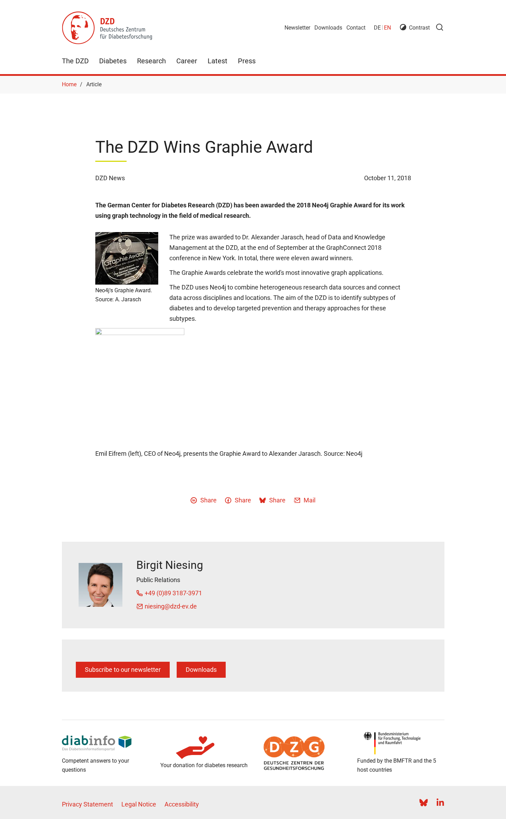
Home (69, 84)
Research (151, 61)
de (377, 28)
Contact (356, 28)
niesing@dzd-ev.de (171, 606)
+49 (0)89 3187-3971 (173, 593)
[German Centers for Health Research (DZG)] (302, 753)
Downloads (328, 28)
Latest (217, 61)
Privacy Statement (87, 804)
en (387, 28)
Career (186, 61)
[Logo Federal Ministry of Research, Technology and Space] (400, 743)
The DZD (75, 61)
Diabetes (113, 61)
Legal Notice (138, 804)
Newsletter (297, 28)
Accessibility (181, 804)
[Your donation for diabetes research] (204, 748)
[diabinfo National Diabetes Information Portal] (105, 743)
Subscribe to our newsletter (123, 669)
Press (247, 61)
